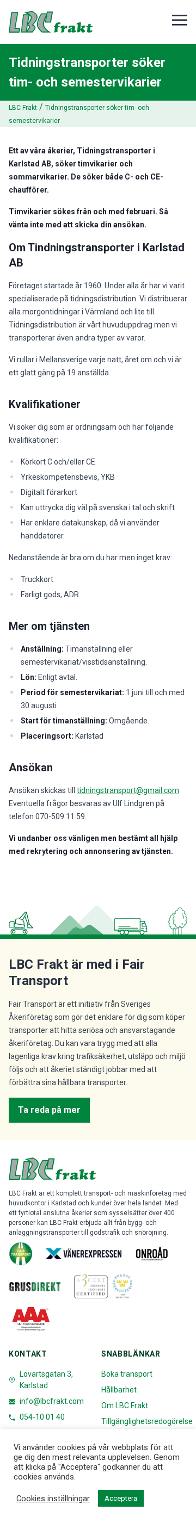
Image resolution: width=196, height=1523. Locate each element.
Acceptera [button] (121, 1498)
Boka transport (126, 1374)
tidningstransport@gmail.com (128, 790)
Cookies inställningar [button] (53, 1498)
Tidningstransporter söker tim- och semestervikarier (79, 114)
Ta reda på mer (49, 1110)
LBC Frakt (23, 108)
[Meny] (179, 20)
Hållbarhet (119, 1389)
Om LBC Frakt (124, 1405)
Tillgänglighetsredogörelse (147, 1421)
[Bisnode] (31, 1319)
